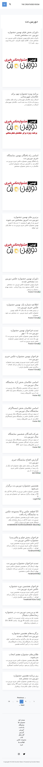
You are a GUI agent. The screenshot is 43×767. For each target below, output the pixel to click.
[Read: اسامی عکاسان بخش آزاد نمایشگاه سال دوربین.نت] (37, 395)
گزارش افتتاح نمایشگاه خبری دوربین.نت (25, 461)
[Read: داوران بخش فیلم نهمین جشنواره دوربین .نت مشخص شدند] (21, 63)
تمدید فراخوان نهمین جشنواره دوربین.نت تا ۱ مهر (24, 332)
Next (21, 705)
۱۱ (17, 701)
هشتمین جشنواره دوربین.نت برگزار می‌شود (22, 487)
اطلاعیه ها (21, 742)
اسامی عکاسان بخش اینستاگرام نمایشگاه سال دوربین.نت (23, 409)
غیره (21, 745)
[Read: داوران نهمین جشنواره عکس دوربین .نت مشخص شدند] (34, 292)
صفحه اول (21, 720)
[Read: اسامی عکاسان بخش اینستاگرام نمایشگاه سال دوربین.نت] (37, 421)
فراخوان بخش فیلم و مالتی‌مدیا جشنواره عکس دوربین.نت (24, 539)
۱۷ (9, 701)
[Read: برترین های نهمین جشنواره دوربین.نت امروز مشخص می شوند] (21, 248)
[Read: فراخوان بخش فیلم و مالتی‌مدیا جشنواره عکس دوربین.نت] (34, 551)
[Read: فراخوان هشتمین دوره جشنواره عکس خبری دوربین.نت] (32, 600)
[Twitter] (24, 754)
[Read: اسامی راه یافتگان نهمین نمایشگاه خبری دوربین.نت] (21, 187)
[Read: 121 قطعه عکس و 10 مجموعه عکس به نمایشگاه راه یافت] (24, 525)
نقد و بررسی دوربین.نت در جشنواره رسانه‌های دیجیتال (21, 614)
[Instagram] (19, 754)
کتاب (21, 737)
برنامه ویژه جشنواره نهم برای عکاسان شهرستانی (24, 95)
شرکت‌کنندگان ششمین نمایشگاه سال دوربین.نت (23, 435)
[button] (10, 4)
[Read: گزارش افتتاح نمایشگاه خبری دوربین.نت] (36, 473)
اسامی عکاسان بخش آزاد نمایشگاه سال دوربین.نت (22, 384)
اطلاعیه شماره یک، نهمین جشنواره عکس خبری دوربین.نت (22, 306)
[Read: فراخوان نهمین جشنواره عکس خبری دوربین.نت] (34, 370)
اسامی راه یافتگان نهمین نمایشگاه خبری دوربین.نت (22, 157)
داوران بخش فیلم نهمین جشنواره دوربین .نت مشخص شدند (23, 34)
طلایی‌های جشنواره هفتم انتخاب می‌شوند (23, 656)
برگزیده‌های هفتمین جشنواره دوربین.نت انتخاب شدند (25, 635)
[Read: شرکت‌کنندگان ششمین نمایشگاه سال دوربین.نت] (37, 447)
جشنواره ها (21, 722)
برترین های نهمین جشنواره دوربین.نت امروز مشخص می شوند (22, 218)
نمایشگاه (21, 725)
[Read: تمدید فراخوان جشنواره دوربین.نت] (34, 574)
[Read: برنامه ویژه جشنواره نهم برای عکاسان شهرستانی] (21, 125)
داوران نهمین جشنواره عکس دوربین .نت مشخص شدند (21, 280)
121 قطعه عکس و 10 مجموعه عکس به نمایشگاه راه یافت (21, 513)
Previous (21, 698)
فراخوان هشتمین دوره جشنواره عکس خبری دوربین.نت (23, 588)
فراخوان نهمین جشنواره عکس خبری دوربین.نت (21, 358)
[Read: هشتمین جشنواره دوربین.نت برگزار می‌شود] (37, 499)
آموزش (21, 730)
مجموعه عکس (21, 740)
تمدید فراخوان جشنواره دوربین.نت (22, 563)
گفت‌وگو (21, 735)
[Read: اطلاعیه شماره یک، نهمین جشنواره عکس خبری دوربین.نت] (34, 318)
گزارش (21, 732)
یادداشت (21, 727)
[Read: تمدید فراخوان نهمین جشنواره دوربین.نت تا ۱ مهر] (34, 344)
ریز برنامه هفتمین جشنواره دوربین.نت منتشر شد (26, 677)
